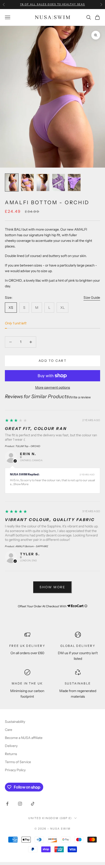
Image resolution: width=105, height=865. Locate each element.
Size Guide (92, 297)
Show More (21, 484)
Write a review (80, 397)
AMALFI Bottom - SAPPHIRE (31, 546)
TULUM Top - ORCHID (27, 446)
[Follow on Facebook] (7, 803)
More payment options (52, 387)
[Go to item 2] (27, 182)
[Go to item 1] (12, 182)
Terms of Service (18, 762)
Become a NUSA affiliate (23, 738)
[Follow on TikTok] (32, 803)
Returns (11, 754)
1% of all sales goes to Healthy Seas (52, 4)
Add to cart (52, 361)
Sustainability (15, 721)
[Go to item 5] (74, 182)
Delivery (11, 746)
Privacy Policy (15, 770)
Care (8, 729)
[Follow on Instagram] (20, 803)
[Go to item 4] (58, 182)
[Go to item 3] (43, 182)
